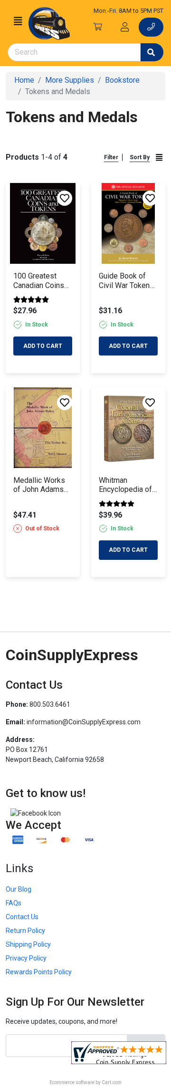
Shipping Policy (28, 944)
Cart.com (112, 1082)
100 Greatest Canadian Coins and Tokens (38, 280)
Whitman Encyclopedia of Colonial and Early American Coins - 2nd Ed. (128, 485)
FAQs (13, 903)
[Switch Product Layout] (159, 157)
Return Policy (25, 930)
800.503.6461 (49, 704)
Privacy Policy (26, 958)
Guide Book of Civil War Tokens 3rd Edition (126, 280)
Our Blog (18, 889)
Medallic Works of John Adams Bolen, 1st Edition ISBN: (42, 485)
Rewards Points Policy (39, 972)
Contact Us (22, 917)
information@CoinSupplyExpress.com (84, 722)
